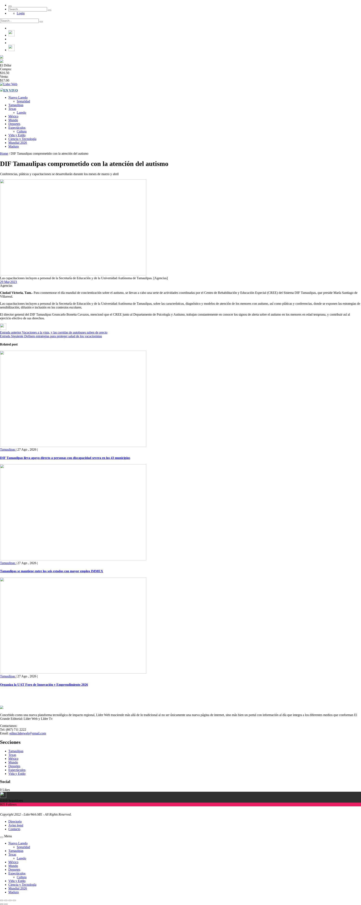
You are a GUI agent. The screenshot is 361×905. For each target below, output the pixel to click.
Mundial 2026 (17, 142)
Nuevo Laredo (18, 97)
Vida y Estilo (16, 135)
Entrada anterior (10, 332)
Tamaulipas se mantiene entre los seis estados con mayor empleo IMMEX (51, 571)
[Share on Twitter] (3, 328)
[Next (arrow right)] (6, 904)
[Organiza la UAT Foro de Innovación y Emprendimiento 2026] (73, 672)
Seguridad (23, 101)
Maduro (13, 146)
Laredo (21, 112)
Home (4, 153)
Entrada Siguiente (11, 336)
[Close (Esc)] (1, 900)
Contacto (14, 829)
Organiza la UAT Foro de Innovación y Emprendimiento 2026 (44, 684)
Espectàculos (16, 770)
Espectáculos (16, 127)
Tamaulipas (15, 105)
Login (21, 13)
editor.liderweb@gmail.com (27, 733)
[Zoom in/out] (14, 900)
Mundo (13, 120)
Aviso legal (15, 825)
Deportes (14, 124)
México (13, 116)
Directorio (15, 821)
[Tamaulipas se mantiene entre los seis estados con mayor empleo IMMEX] (73, 559)
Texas (12, 109)
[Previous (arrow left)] (1, 904)
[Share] (6, 900)
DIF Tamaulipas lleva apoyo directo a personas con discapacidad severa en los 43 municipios (65, 458)
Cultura (22, 131)
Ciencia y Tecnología (22, 139)
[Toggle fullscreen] (10, 900)
